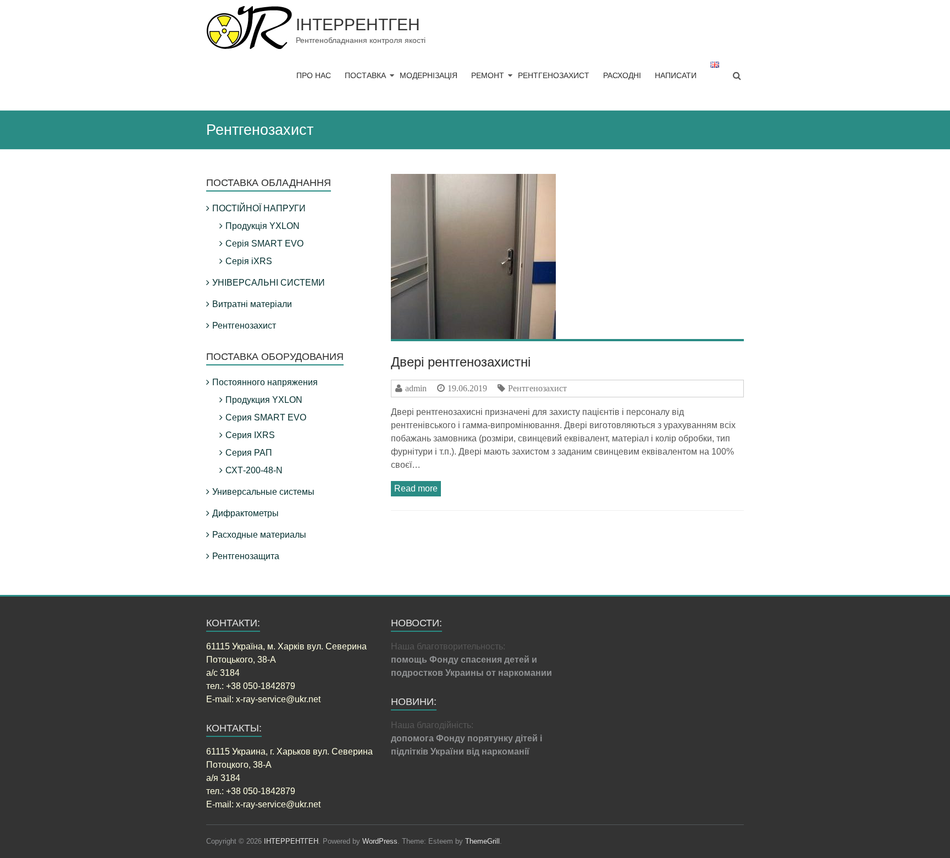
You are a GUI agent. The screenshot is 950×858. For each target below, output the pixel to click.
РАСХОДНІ (622, 75)
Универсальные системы (263, 491)
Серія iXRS (248, 261)
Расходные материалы (259, 534)
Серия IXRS (250, 435)
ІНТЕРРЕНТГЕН (358, 24)
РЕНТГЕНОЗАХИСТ (553, 75)
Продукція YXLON (262, 226)
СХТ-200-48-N (254, 470)
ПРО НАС (313, 75)
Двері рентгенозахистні (461, 361)
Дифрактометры (245, 513)
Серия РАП (248, 452)
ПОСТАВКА (365, 75)
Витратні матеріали (252, 304)
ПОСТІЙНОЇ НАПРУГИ (259, 208)
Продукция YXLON (263, 400)
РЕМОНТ (487, 75)
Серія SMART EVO (264, 243)
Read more (416, 488)
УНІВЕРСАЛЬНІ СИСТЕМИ (268, 282)
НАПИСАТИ (676, 75)
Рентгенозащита (245, 556)
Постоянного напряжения (265, 382)
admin (416, 388)
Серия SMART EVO (265, 417)
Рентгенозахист (537, 388)
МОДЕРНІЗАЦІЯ (428, 75)
